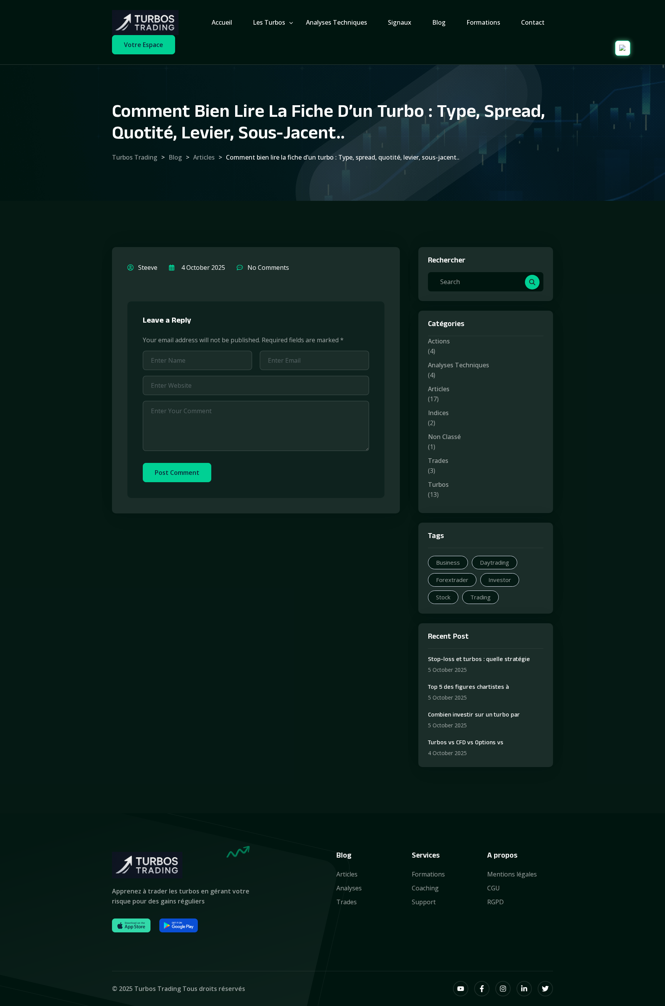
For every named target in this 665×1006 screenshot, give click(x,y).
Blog (439, 22)
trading (480, 597)
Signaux (399, 22)
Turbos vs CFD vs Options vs (465, 743)
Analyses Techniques (458, 365)
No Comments (267, 267)
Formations (483, 22)
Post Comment (177, 472)
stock (443, 597)
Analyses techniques (336, 22)
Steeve (147, 267)
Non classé (444, 436)
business (448, 562)
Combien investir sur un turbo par (474, 715)
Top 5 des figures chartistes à (468, 688)
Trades (438, 460)
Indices (438, 413)
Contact (533, 22)
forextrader (452, 580)
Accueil (222, 22)
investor (499, 580)
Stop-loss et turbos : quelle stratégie (479, 660)
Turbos (438, 484)
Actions (439, 341)
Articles (438, 389)
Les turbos (269, 22)
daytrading (494, 562)
